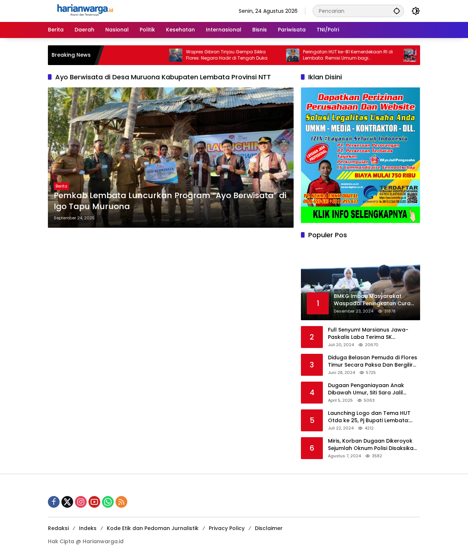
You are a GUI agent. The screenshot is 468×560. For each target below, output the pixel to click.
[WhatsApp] (108, 502)
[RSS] (121, 502)
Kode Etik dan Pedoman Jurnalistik (153, 528)
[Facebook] (54, 502)
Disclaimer (269, 528)
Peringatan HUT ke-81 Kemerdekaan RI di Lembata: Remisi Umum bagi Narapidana (327, 55)
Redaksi (58, 528)
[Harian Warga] (84, 10)
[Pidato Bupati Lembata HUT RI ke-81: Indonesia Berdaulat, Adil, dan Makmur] (389, 55)
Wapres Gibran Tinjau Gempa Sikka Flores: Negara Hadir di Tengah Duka (206, 55)
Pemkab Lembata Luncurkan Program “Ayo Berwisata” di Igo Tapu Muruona (170, 201)
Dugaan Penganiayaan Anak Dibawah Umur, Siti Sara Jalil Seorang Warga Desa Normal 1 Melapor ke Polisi (369, 389)
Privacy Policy (227, 528)
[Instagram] (81, 502)
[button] (396, 11)
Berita (61, 186)
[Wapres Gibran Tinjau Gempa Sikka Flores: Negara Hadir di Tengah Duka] (155, 55)
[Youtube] (94, 502)
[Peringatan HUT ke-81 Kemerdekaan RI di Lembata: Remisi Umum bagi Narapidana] (272, 55)
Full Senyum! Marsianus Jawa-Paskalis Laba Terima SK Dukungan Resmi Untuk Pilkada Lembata (369, 333)
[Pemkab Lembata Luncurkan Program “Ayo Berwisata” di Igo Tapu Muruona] (171, 157)
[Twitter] (67, 502)
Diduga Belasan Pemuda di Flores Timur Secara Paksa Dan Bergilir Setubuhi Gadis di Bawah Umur (372, 361)
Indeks (88, 528)
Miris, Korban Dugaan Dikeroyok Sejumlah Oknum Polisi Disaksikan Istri (372, 445)
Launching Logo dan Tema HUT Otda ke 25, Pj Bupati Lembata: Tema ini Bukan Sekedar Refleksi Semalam (371, 417)
